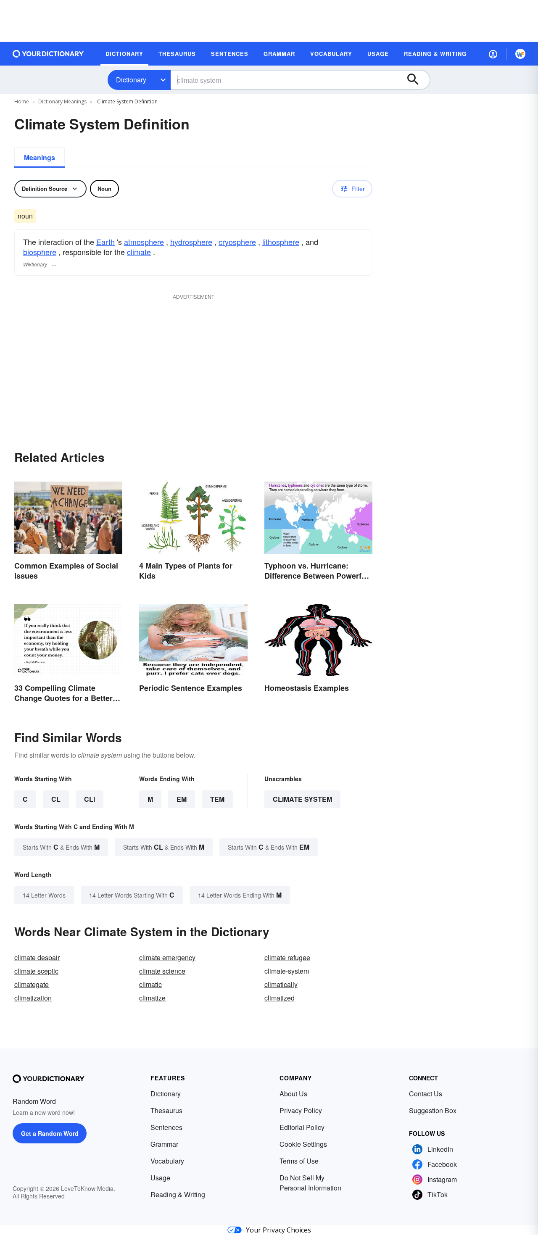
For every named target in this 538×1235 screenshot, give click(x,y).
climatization (33, 998)
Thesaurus (166, 1110)
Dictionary (131, 79)
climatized (279, 998)
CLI (89, 799)
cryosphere (237, 241)
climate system (302, 799)
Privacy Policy (301, 1110)
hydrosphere (191, 241)
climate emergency (167, 957)
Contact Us (425, 1093)
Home (21, 101)
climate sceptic (36, 971)
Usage (160, 1177)
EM (182, 799)
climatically (281, 984)
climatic (150, 984)
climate (139, 251)
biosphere (39, 251)
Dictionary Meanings (62, 101)
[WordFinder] (520, 53)
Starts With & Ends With (61, 847)
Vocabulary (167, 1161)
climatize (152, 998)
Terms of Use (299, 1161)
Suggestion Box (432, 1110)
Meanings (39, 157)
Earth (105, 241)
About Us (293, 1093)
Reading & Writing (177, 1194)
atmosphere (144, 241)
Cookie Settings (303, 1144)
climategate (31, 984)
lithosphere (280, 241)
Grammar (164, 1144)
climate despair (37, 957)
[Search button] (417, 80)
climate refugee (287, 957)
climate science (162, 971)
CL (56, 799)
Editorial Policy (302, 1127)
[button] (493, 54)
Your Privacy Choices (278, 1230)
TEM (217, 799)
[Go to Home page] (48, 54)
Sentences (166, 1127)
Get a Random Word (50, 1133)
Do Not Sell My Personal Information (310, 1183)
